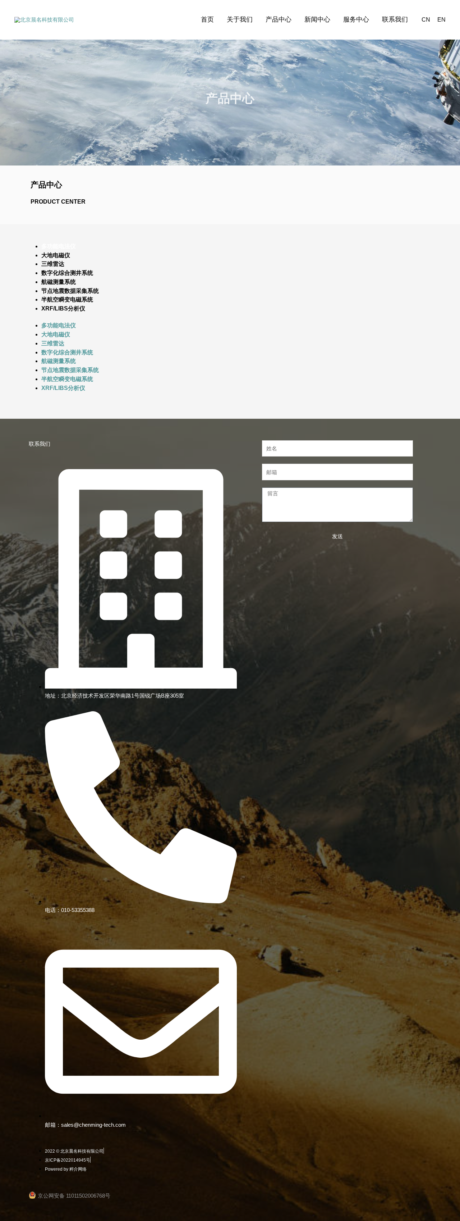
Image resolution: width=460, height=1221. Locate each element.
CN (426, 20)
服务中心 (356, 19)
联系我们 (395, 19)
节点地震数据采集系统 (70, 291)
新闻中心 (317, 19)
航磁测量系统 (58, 282)
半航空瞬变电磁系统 (67, 299)
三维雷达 (52, 264)
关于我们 (240, 19)
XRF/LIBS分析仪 (63, 308)
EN (441, 20)
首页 (207, 19)
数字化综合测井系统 (67, 273)
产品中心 (278, 19)
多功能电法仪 (58, 246)
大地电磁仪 (55, 255)
